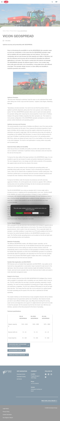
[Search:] (51, 7)
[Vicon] (6, 2)
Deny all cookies (27, 213)
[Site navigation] (2, 2)
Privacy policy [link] (41, 213)
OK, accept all (19, 213)
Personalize (35, 213)
